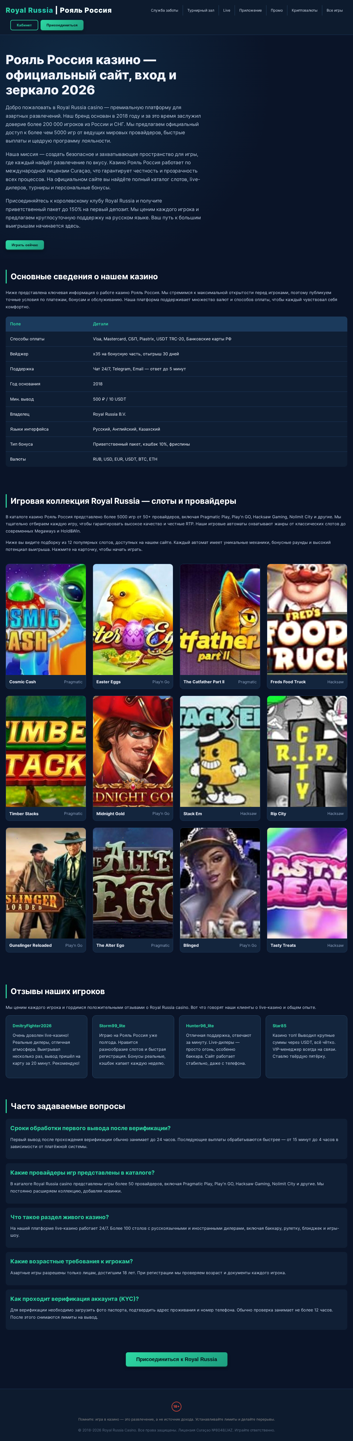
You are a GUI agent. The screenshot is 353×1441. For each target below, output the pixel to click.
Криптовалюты (305, 10)
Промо (277, 10)
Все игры (335, 10)
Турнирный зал (200, 10)
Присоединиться (62, 25)
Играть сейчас (25, 245)
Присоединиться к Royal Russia (176, 1359)
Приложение (250, 10)
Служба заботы (164, 10)
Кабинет (24, 25)
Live (226, 10)
